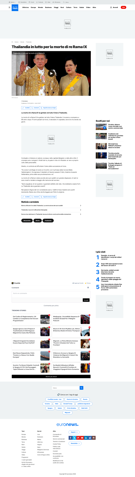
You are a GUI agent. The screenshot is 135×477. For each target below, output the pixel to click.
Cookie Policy (57, 444)
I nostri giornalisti (27, 460)
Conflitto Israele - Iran (54, 399)
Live (123, 7)
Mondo (40, 7)
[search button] (63, 2)
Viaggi (56, 7)
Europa (33, 7)
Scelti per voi (103, 121)
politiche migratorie (84, 403)
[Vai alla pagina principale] (15, 7)
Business (48, 7)
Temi (23, 431)
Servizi (39, 431)
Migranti (67, 412)
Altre (54, 431)
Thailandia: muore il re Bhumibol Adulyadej (34, 210)
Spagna (50, 408)
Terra (75, 7)
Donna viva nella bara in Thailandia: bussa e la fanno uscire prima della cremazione (46, 214)
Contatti (55, 451)
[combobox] (73, 2)
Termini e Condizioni (59, 441)
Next (62, 7)
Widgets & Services (43, 449)
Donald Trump (67, 403)
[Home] (12, 42)
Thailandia (29, 42)
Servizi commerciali (58, 439)
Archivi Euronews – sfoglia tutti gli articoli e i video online (28, 464)
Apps (38, 447)
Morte (37, 220)
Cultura (68, 7)
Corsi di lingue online (43, 454)
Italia (56, 403)
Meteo (39, 439)
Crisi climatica (71, 408)
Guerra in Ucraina (72, 399)
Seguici (39, 444)
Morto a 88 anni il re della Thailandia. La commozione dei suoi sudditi (42, 205)
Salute (81, 7)
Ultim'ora (25, 7)
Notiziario (40, 437)
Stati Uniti (84, 408)
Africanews (40, 452)
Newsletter (74, 443)
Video (88, 7)
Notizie (16, 42)
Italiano (12, 2)
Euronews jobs (57, 453)
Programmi (25, 457)
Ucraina (47, 403)
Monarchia (27, 220)
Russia (85, 399)
